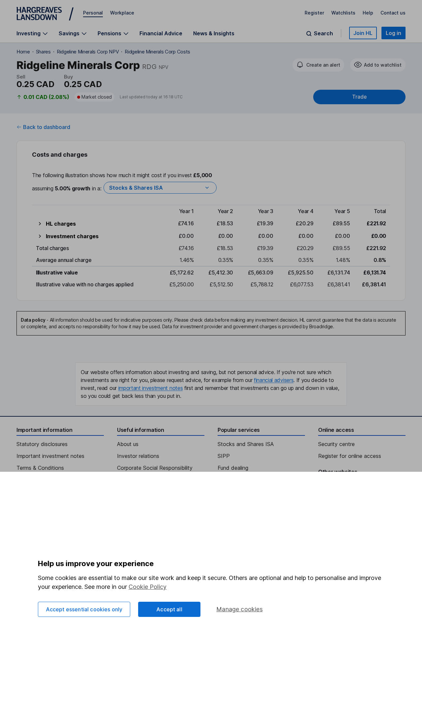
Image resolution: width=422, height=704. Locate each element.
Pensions (109, 33)
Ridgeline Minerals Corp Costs (157, 51)
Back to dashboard (46, 127)
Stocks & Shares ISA (136, 187)
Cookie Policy (147, 586)
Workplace (122, 13)
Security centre (336, 444)
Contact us (393, 13)
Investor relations (138, 456)
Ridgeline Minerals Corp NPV (88, 51)
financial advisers (273, 380)
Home (23, 51)
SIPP (224, 456)
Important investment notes (50, 456)
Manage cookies (239, 609)
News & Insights (213, 33)
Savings (69, 33)
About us (127, 444)
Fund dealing (233, 467)
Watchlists (343, 13)
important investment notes (150, 388)
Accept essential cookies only (84, 609)
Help (368, 13)
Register (314, 13)
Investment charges (72, 236)
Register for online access (349, 456)
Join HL (363, 33)
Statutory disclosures (42, 444)
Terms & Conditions (40, 467)
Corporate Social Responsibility (155, 467)
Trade (359, 97)
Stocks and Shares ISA (246, 444)
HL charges (61, 223)
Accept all (169, 609)
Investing (28, 33)
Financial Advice (160, 33)
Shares (43, 51)
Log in (393, 33)
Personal (93, 13)
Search (323, 33)
